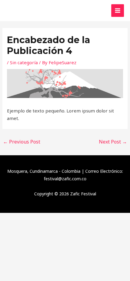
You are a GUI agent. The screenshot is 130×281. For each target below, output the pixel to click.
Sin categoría (24, 62)
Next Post (113, 141)
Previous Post (21, 141)
